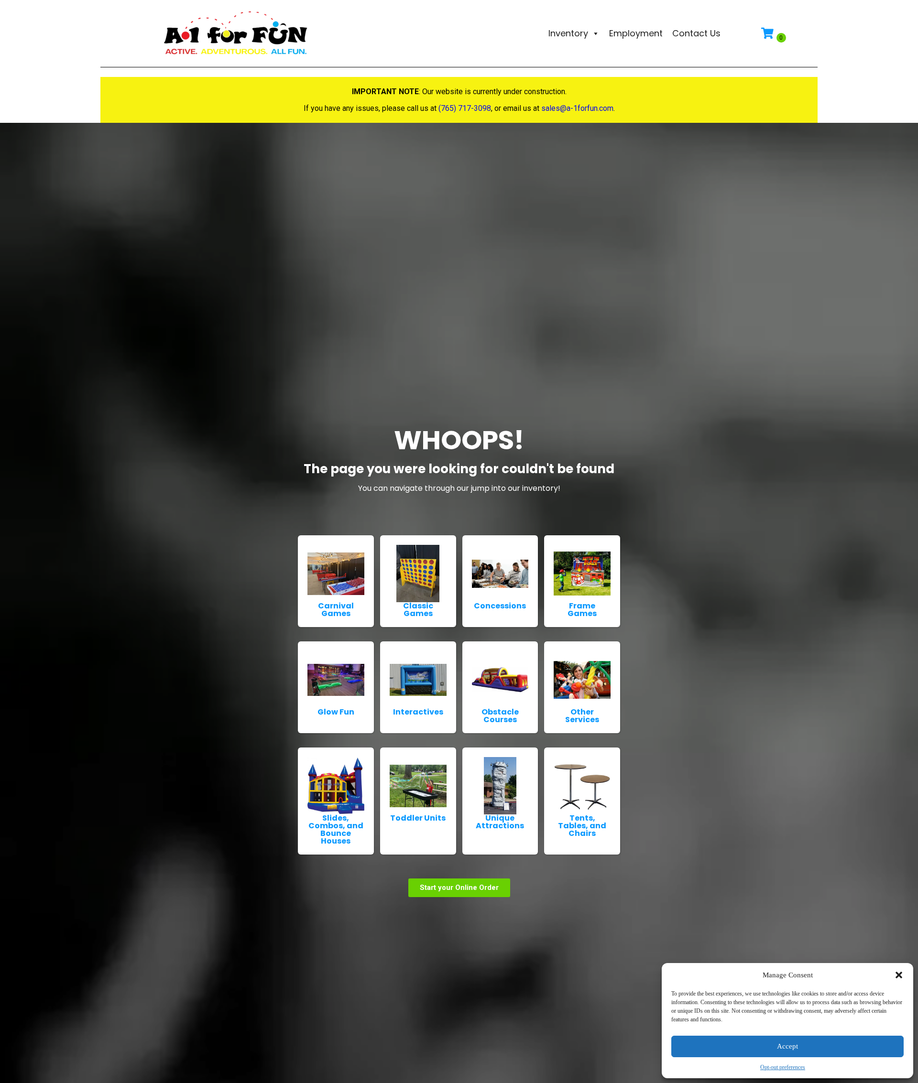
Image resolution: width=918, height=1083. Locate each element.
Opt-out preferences (782, 1067)
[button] (899, 975)
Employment (636, 33)
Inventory (568, 33)
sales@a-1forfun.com (577, 108)
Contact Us (696, 33)
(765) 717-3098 (464, 108)
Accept (787, 1046)
